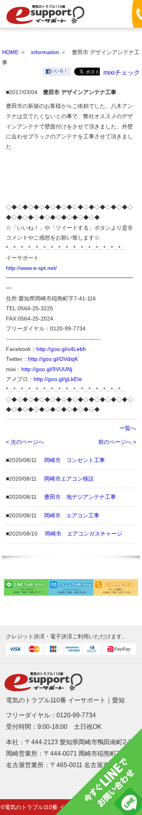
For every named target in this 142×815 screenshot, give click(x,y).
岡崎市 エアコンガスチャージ (83, 533)
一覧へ (128, 428)
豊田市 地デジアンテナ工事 (80, 497)
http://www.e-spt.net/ (31, 268)
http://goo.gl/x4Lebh (61, 349)
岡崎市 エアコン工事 (71, 515)
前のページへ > (117, 442)
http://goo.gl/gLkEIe (58, 379)
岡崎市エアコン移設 (69, 478)
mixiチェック (121, 72)
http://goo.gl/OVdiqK (53, 359)
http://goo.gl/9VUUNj (46, 369)
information (45, 52)
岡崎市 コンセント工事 (74, 460)
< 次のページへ (25, 442)
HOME (10, 52)
